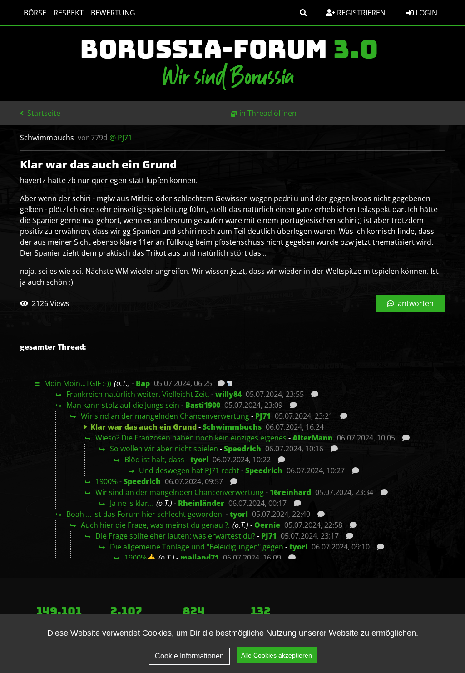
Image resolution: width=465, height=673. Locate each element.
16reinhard (290, 492)
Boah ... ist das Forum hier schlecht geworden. (145, 514)
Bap (143, 383)
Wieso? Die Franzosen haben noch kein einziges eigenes (191, 438)
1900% (106, 481)
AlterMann (312, 438)
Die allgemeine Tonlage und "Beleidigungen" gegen (196, 547)
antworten (415, 303)
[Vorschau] (218, 383)
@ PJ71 (120, 138)
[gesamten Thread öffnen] (228, 383)
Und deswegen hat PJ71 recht (189, 470)
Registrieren (360, 13)
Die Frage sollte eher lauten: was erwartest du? (175, 536)
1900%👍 (140, 558)
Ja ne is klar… (131, 503)
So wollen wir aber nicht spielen (164, 449)
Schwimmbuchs (232, 427)
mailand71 (199, 558)
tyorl (199, 460)
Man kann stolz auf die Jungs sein (122, 405)
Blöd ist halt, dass (154, 460)
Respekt (69, 13)
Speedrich (242, 449)
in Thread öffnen (268, 113)
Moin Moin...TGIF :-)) (77, 383)
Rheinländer (201, 503)
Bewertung (113, 13)
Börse (35, 13)
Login (425, 13)
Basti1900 (202, 405)
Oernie (267, 525)
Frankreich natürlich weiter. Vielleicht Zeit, (137, 394)
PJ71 (263, 416)
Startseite (42, 113)
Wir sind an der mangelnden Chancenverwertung (165, 416)
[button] (303, 12)
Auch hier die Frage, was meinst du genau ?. (155, 525)
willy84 (228, 394)
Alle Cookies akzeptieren (276, 655)
